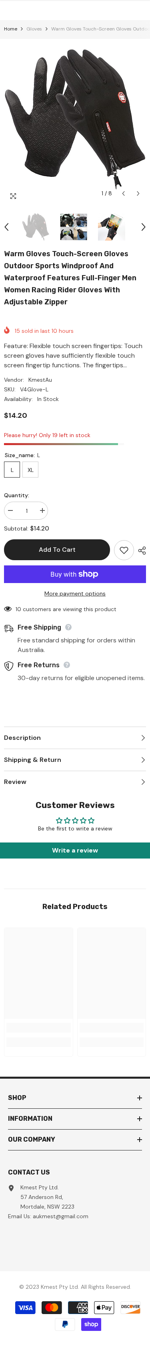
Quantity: (16, 495)
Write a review (75, 850)
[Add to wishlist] (124, 550)
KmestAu (40, 379)
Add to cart (57, 549)
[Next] (138, 193)
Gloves (34, 29)
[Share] (140, 550)
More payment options (75, 593)
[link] (38, 1028)
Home (10, 29)
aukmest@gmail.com (60, 1216)
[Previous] (123, 193)
